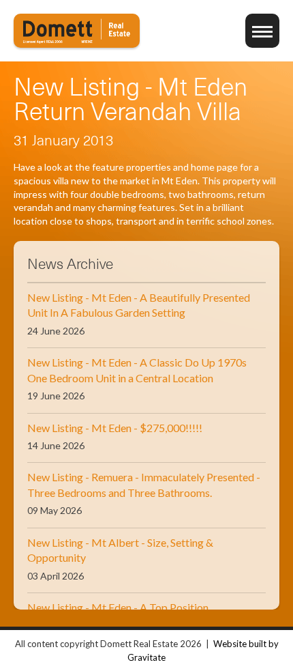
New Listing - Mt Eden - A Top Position (118, 607)
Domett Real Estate (77, 31)
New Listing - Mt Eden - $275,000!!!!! (114, 427)
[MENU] (262, 31)
